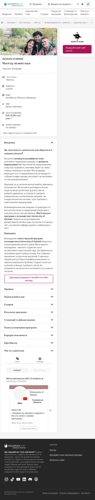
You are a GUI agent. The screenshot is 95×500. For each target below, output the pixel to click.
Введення (7, 14)
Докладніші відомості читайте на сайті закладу (29, 279)
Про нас (52, 450)
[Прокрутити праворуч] (92, 22)
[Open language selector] (82, 4)
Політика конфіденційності (69, 493)
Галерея (44, 14)
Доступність (85, 493)
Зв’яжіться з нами (56, 460)
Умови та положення (50, 493)
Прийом (18, 14)
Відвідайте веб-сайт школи (76, 49)
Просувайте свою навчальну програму (65, 455)
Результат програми (56, 13)
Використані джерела (61, 4)
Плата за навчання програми (85, 13)
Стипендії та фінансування (70, 13)
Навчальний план (31, 13)
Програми (37, 4)
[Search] (78, 4)
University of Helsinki (12, 58)
